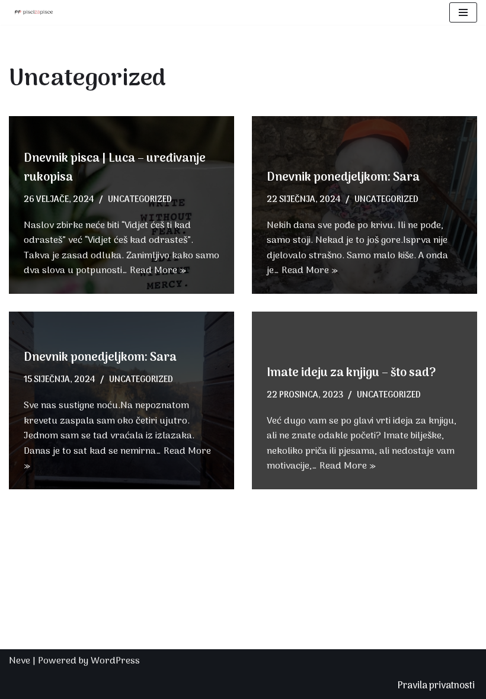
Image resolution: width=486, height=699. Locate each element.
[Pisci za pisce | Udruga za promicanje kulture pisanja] (31, 12)
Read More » (158, 270)
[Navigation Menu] (463, 12)
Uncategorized (140, 200)
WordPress (115, 661)
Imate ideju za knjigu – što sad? (351, 373)
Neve (19, 661)
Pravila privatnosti (436, 686)
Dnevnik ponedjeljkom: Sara (343, 177)
